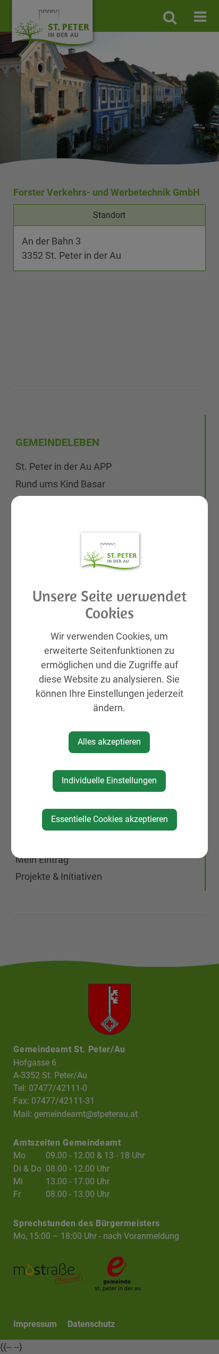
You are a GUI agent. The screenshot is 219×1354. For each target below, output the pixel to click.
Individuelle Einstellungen (109, 780)
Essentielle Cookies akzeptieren (109, 819)
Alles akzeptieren (109, 742)
